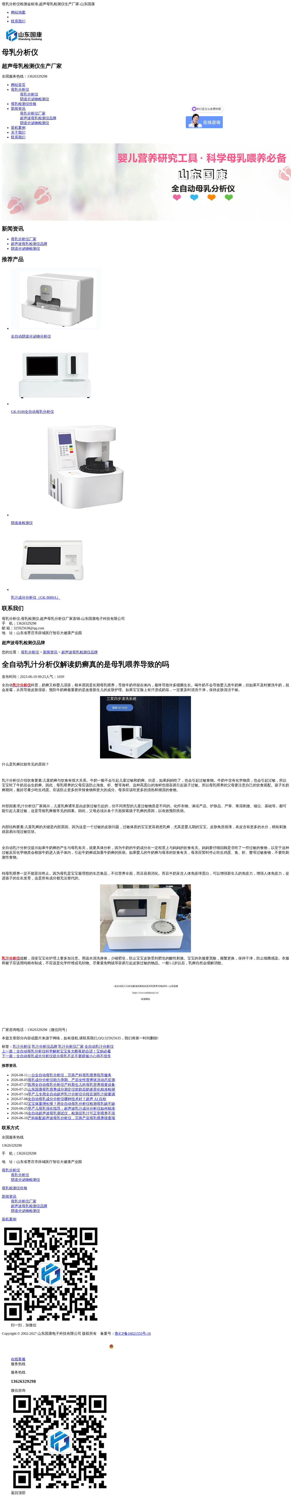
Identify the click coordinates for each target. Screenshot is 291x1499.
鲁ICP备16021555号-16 (133, 1333)
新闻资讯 (18, 108)
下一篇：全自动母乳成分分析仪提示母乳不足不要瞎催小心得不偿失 (56, 1056)
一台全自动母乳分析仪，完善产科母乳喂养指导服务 (69, 1075)
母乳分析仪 (20, 89)
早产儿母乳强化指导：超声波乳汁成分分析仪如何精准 (71, 1108)
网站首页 (18, 85)
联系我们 (18, 21)
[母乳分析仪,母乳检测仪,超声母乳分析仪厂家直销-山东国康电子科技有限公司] (24, 41)
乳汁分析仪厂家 (71, 1046)
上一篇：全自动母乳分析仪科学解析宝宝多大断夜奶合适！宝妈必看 (56, 1051)
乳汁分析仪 (22, 1046)
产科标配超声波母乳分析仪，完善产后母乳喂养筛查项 (71, 1118)
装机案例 (18, 128)
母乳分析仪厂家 (32, 113)
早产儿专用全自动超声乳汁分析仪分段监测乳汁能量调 (71, 1094)
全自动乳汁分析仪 (99, 1046)
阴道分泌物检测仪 (34, 99)
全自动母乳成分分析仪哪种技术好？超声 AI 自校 (67, 1099)
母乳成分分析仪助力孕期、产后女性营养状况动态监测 (71, 1080)
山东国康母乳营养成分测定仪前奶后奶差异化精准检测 (71, 1089)
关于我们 (18, 132)
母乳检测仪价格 (23, 104)
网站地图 (18, 12)
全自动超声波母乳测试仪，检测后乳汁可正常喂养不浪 (71, 1113)
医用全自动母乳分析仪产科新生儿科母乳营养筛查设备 (71, 1085)
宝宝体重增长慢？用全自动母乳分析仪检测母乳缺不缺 (71, 1104)
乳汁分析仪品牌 (44, 1046)
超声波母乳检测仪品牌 (38, 118)
